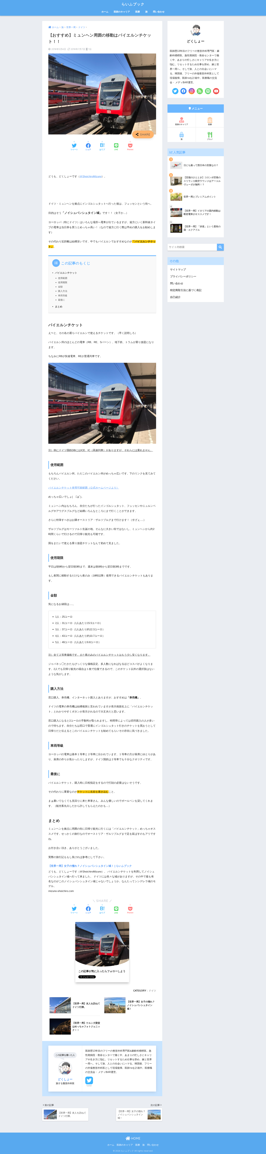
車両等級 (62, 295)
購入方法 (62, 291)
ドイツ (152, 990)
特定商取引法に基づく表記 (186, 290)
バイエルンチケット (66, 272)
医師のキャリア (122, 11)
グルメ (210, 139)
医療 (137, 11)
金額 (60, 286)
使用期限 (62, 282)
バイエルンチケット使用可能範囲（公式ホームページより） (83, 487)
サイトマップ (178, 269)
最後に (61, 299)
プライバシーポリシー (183, 276)
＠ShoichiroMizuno (90, 176)
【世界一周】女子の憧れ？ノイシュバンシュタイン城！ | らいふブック (90, 865)
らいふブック (133, 4)
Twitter (89, 1086)
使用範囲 (62, 278)
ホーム (104, 11)
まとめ (58, 306)
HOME (135, 1138)
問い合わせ (159, 11)
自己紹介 (175, 297)
